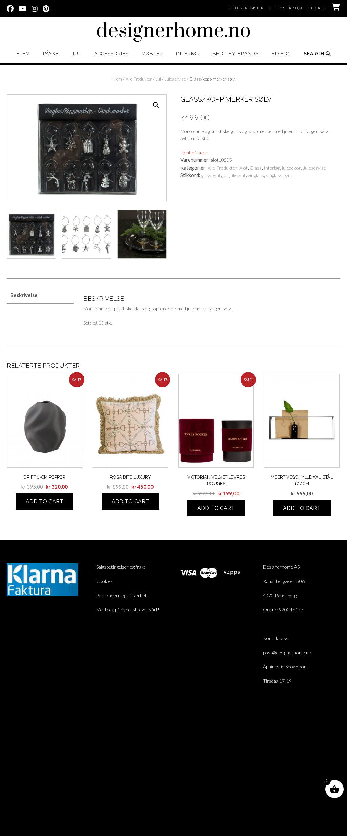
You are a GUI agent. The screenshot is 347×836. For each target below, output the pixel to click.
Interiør (188, 53)
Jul (76, 53)
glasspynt (211, 175)
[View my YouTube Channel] (22, 8)
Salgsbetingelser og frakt (120, 567)
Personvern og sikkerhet (121, 595)
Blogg (280, 53)
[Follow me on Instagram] (35, 8)
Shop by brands (236, 53)
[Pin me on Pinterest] (46, 8)
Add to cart (44, 501)
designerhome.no (173, 31)
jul (225, 175)
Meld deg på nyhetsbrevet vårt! (127, 610)
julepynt (237, 175)
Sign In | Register (245, 8)
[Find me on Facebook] (10, 8)
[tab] (40, 295)
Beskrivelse (24, 295)
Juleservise (175, 79)
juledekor (291, 168)
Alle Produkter (139, 79)
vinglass (256, 175)
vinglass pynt (279, 175)
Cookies (104, 581)
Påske (51, 53)
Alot (243, 168)
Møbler (152, 53)
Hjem (23, 53)
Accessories (111, 53)
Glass (256, 168)
